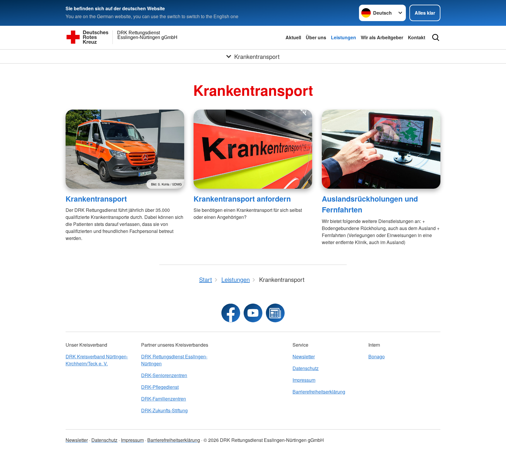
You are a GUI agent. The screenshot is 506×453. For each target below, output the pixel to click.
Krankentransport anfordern (242, 198)
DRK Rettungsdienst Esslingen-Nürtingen (174, 360)
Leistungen (343, 37)
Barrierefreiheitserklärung (319, 391)
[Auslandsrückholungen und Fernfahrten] (381, 149)
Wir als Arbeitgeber (382, 37)
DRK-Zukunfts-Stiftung (164, 410)
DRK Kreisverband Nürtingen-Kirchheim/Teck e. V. (97, 360)
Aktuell (293, 37)
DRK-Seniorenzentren (164, 375)
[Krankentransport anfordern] (253, 149)
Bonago (376, 356)
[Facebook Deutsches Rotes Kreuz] (230, 313)
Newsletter (304, 356)
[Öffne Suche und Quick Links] (435, 37)
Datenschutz (306, 368)
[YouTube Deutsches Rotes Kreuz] (253, 313)
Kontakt (416, 37)
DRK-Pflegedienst (160, 387)
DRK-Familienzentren (163, 398)
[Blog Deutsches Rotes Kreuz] (275, 313)
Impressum (304, 380)
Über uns (316, 37)
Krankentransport (96, 198)
